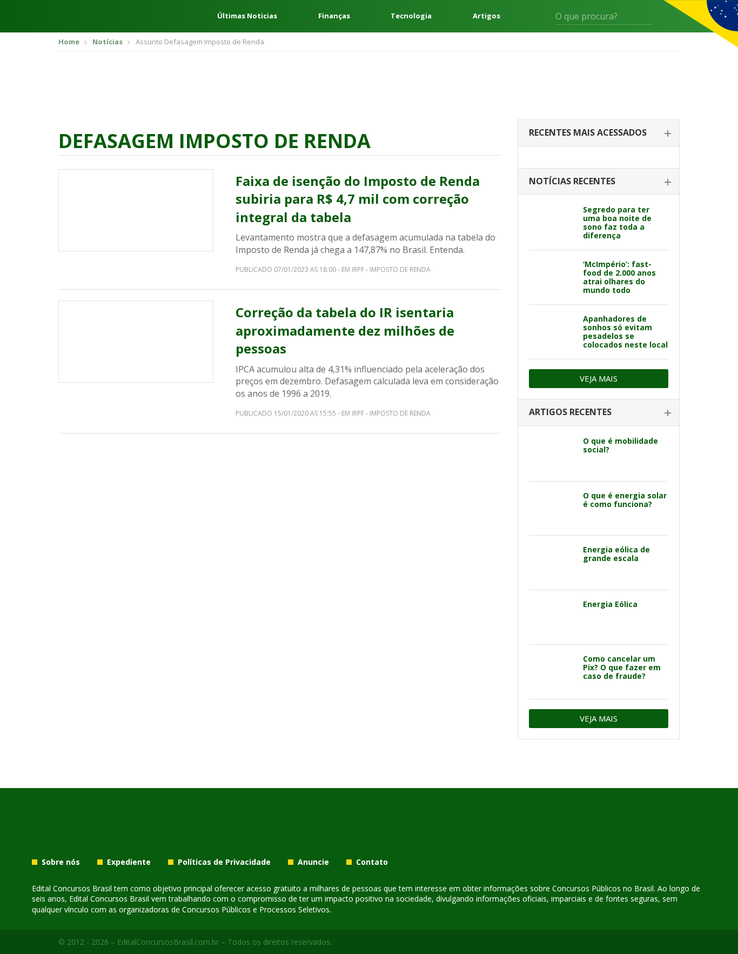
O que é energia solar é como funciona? (625, 499)
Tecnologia (411, 15)
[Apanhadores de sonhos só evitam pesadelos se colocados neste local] (552, 332)
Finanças (334, 15)
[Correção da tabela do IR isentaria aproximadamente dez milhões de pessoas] (135, 342)
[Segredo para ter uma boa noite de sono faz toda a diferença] (552, 222)
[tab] (598, 133)
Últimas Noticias (247, 15)
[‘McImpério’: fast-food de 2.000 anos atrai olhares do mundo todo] (552, 277)
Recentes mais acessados (588, 132)
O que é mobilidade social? (620, 445)
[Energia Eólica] (552, 617)
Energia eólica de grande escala (616, 553)
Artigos (486, 15)
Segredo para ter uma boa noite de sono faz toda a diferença (617, 222)
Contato (372, 862)
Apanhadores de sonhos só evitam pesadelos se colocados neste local (625, 331)
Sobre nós (61, 862)
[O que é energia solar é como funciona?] (552, 508)
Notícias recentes (572, 181)
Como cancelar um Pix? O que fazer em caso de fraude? (622, 667)
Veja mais (599, 378)
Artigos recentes (570, 412)
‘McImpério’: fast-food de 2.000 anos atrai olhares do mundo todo (619, 277)
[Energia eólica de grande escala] (552, 562)
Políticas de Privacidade (224, 862)
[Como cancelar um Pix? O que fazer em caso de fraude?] (552, 672)
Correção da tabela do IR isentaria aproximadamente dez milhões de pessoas (345, 330)
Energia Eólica (610, 604)
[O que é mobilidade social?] (552, 454)
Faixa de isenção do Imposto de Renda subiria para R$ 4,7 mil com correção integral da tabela (358, 199)
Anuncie (313, 862)
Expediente (129, 862)
